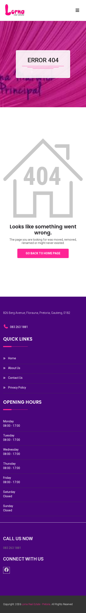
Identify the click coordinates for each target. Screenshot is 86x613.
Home (12, 358)
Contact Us (15, 377)
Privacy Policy (17, 387)
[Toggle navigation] (77, 10)
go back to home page (43, 253)
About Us (14, 368)
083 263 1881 (19, 327)
